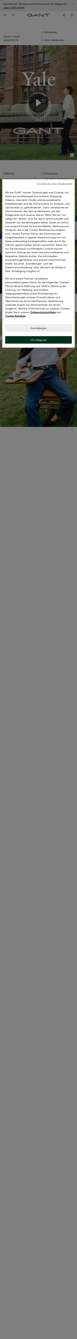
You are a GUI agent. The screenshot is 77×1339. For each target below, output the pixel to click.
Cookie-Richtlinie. (15, 315)
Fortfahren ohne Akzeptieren (54, 183)
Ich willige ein (38, 339)
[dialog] (38, 263)
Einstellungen (38, 328)
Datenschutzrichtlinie (43, 312)
